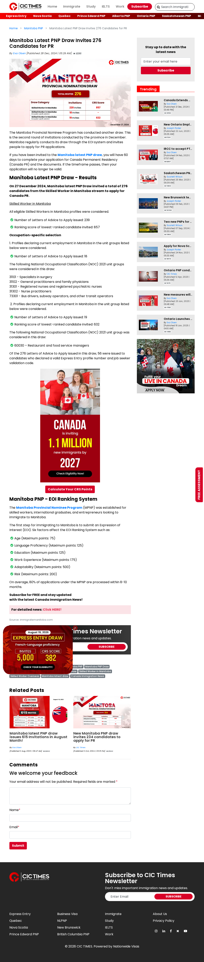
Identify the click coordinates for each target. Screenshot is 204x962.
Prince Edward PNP (91, 16)
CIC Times (17, 747)
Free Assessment (199, 485)
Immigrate (71, 6)
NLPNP (62, 920)
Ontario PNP (146, 16)
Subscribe (139, 6)
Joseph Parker (174, 128)
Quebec (64, 16)
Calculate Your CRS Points (70, 489)
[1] (158, 7)
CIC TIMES (84, 946)
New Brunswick (68, 927)
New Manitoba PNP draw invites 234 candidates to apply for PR (33, 737)
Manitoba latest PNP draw (80, 155)
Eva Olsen (19, 53)
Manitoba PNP (33, 28)
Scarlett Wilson (83, 744)
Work (120, 6)
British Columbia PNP (73, 934)
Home (52, 6)
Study (91, 6)
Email (14, 827)
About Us (160, 914)
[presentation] (16, 714)
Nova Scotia (42, 16)
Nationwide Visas (126, 946)
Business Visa (67, 914)
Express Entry (16, 16)
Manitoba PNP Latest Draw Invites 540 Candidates (97, 735)
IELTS (106, 6)
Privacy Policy (163, 920)
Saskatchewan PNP (176, 16)
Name (14, 810)
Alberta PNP (121, 16)
